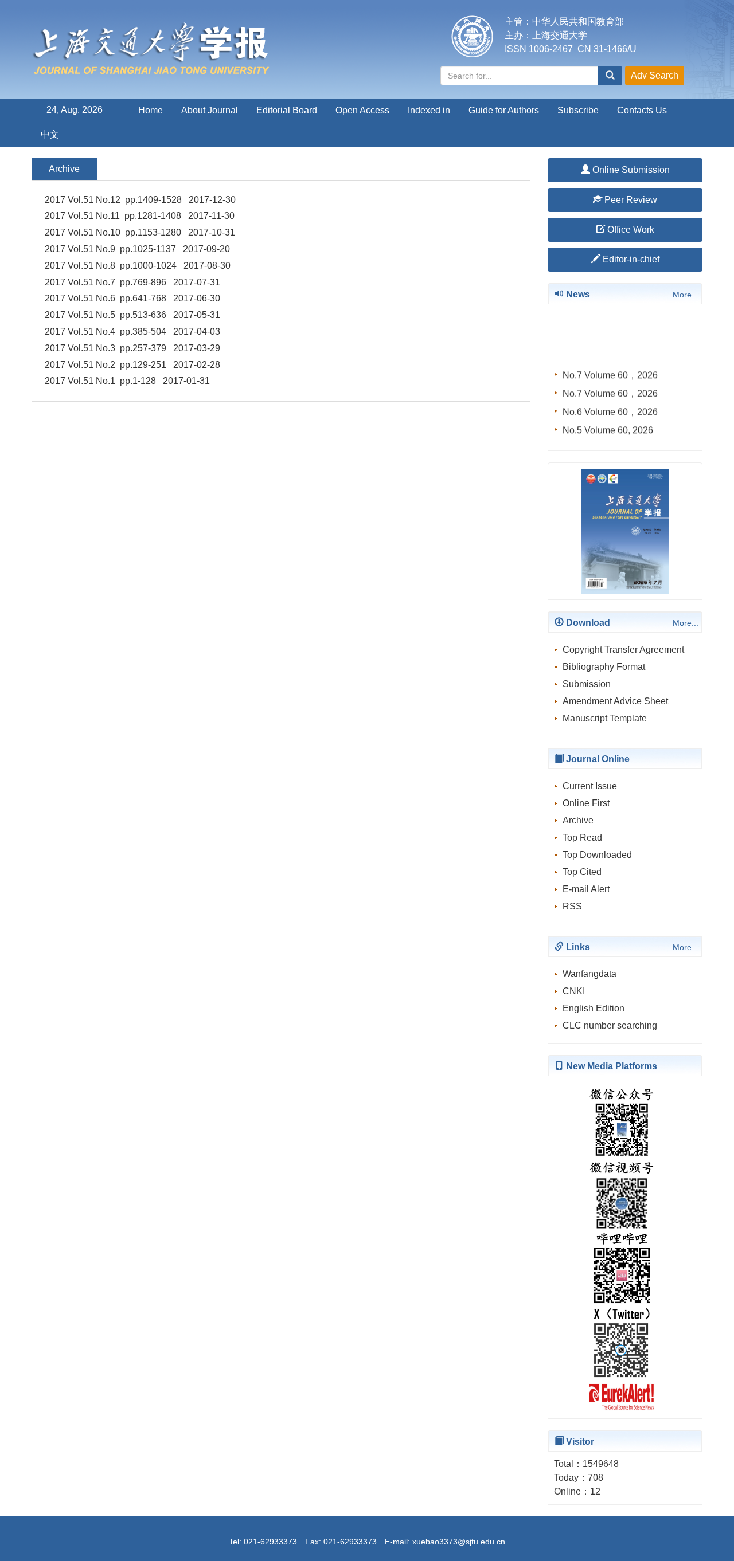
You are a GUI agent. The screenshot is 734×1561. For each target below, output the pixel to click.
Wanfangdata (589, 974)
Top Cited (582, 872)
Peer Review (629, 200)
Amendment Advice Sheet (615, 701)
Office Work (629, 229)
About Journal (209, 110)
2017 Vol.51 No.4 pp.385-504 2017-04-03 (132, 331)
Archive (578, 820)
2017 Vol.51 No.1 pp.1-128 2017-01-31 (127, 381)
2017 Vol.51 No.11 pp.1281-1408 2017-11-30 (140, 216)
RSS (572, 906)
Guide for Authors (503, 110)
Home (150, 110)
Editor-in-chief (629, 259)
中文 (50, 134)
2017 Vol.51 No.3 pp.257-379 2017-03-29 (132, 348)
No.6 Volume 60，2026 (610, 407)
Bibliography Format (604, 667)
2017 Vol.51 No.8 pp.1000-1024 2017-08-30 (138, 265)
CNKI (574, 991)
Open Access (362, 110)
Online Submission (630, 170)
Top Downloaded (597, 855)
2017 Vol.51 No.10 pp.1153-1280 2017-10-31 (140, 232)
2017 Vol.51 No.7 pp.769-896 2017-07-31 (132, 282)
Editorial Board (286, 110)
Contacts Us (642, 110)
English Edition (593, 1008)
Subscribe (578, 110)
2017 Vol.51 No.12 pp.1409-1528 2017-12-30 (140, 200)
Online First (586, 803)
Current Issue (590, 786)
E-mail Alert (586, 889)
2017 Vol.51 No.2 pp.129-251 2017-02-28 (132, 365)
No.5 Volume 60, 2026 (608, 425)
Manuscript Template (605, 718)
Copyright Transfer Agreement (623, 649)
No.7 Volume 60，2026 (610, 370)
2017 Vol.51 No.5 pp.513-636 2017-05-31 (132, 315)
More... (685, 294)
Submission (587, 684)
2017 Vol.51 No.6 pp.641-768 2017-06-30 (132, 298)
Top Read (582, 837)
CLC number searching (610, 1025)
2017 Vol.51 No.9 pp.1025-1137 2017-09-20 (137, 249)
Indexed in (429, 110)
